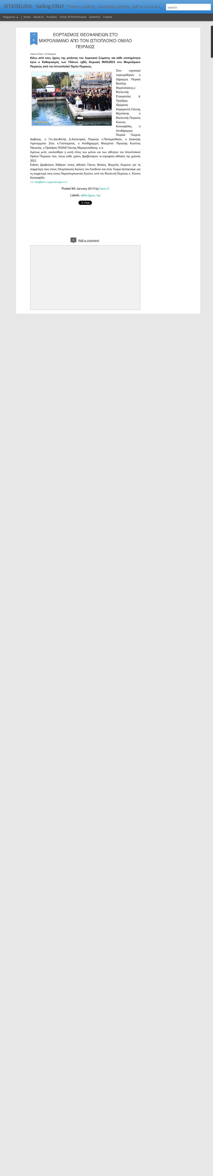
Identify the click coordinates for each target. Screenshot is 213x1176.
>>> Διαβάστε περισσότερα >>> (48, 182)
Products (52, 17)
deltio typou (88, 195)
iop (98, 195)
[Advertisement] (163, 98)
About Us (38, 17)
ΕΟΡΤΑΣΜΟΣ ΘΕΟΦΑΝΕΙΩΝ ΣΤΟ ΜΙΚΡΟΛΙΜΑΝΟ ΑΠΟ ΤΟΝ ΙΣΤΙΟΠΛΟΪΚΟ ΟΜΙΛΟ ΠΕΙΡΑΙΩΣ (85, 40)
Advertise (94, 17)
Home (27, 17)
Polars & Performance (73, 17)
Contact (107, 17)
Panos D (104, 188)
